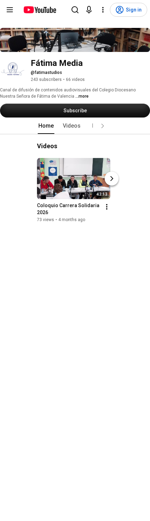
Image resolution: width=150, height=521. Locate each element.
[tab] (46, 126)
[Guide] (10, 10)
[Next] (112, 179)
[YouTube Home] (39, 10)
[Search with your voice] (89, 10)
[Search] (75, 10)
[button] (102, 126)
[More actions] (107, 207)
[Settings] (103, 10)
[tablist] (75, 126)
